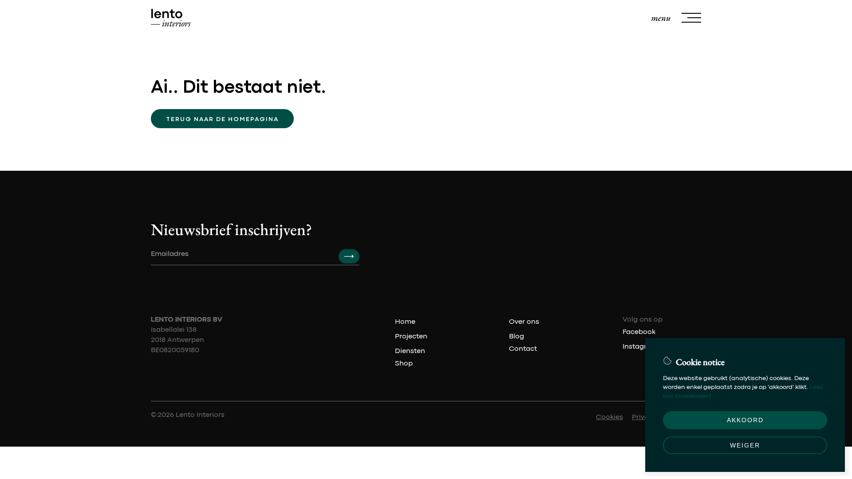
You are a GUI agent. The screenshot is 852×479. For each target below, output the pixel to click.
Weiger (745, 445)
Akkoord (745, 420)
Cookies (609, 417)
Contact (523, 349)
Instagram (640, 347)
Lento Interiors (200, 415)
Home (405, 322)
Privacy (644, 417)
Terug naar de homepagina (222, 119)
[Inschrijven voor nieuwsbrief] (349, 256)
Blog (516, 337)
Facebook (639, 332)
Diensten (410, 351)
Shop (404, 364)
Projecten (411, 337)
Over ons (524, 322)
